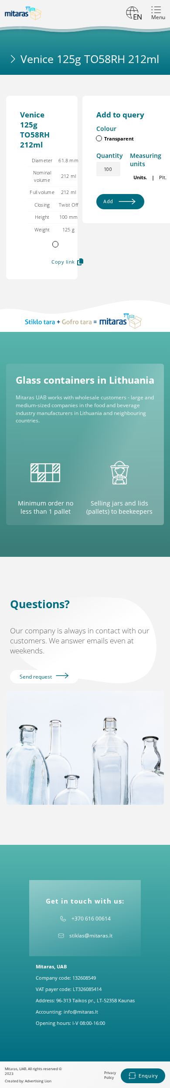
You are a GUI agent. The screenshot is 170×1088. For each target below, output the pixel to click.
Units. (140, 177)
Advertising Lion (38, 1080)
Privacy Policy (110, 1075)
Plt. (163, 177)
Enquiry (148, 1075)
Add (108, 201)
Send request (36, 676)
